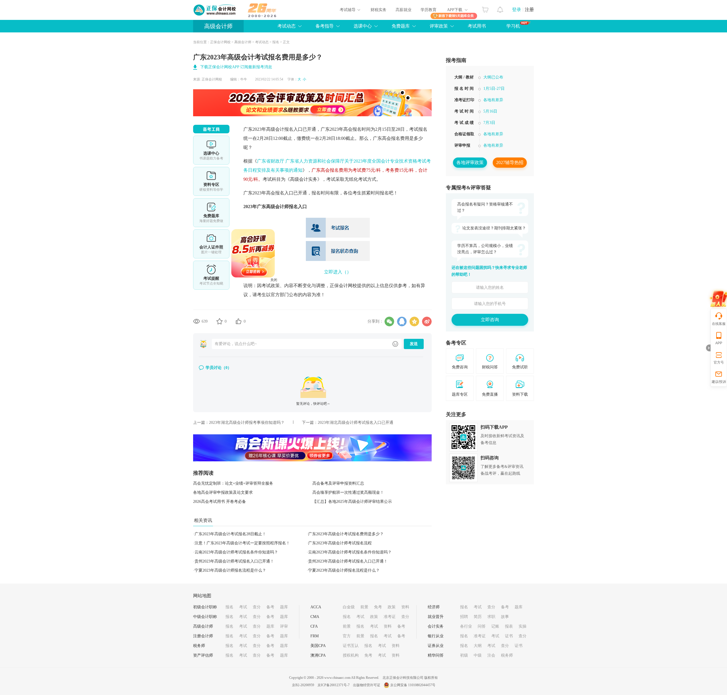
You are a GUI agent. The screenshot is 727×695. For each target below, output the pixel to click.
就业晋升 (436, 617)
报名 (275, 42)
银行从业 (436, 636)
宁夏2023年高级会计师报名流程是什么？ (230, 570)
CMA (314, 617)
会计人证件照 (211, 244)
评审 (284, 626)
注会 (491, 655)
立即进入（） (337, 271)
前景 (364, 607)
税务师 (199, 646)
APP (718, 343)
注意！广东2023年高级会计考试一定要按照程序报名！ (242, 543)
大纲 (478, 646)
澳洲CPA (318, 655)
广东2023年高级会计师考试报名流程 (340, 543)
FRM (314, 636)
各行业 (466, 626)
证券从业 (436, 646)
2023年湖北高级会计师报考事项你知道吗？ (247, 422)
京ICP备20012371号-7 (333, 685)
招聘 (464, 617)
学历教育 (428, 10)
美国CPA (318, 646)
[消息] (500, 8)
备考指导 (325, 26)
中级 (478, 655)
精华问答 (436, 655)
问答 (482, 626)
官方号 (719, 362)
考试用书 (477, 26)
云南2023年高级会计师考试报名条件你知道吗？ (236, 552)
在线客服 (719, 324)
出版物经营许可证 (366, 685)
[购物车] (485, 8)
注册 (529, 9)
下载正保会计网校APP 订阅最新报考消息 (236, 67)
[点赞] (238, 321)
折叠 (708, 348)
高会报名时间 (357, 129)
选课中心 (363, 26)
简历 (478, 617)
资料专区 (211, 181)
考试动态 (286, 26)
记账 (495, 626)
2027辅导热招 (509, 162)
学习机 (513, 26)
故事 (505, 617)
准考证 (390, 617)
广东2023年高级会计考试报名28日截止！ (230, 534)
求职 (491, 617)
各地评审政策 (470, 162)
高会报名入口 (279, 192)
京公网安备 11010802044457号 (412, 685)
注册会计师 (203, 636)
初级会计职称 (205, 607)
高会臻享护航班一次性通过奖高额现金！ (348, 492)
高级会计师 (218, 26)
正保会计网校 (220, 42)
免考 (378, 607)
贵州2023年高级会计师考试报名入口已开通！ (234, 561)
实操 (523, 626)
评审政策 (439, 26)
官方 (347, 636)
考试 (243, 607)
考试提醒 (211, 275)
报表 (509, 626)
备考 (270, 607)
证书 (509, 636)
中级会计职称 (205, 617)
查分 (257, 607)
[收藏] (219, 321)
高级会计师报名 (282, 206)
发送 (414, 344)
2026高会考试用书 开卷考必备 (219, 501)
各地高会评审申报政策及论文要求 (223, 492)
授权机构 (351, 655)
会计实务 (436, 626)
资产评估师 (203, 655)
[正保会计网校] (215, 10)
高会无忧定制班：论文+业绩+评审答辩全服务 (233, 483)
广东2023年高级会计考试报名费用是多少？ (346, 534)
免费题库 (401, 26)
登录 (516, 9)
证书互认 (351, 646)
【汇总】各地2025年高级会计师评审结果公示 (352, 501)
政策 (392, 607)
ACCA (315, 607)
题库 (284, 607)
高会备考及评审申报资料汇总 (338, 483)
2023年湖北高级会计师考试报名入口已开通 (355, 422)
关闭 (293, 300)
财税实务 (379, 10)
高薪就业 (403, 10)
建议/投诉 (719, 382)
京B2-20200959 (303, 685)
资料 (405, 607)
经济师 (434, 607)
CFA (314, 626)
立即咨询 (490, 319)
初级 (464, 655)
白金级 (349, 607)
